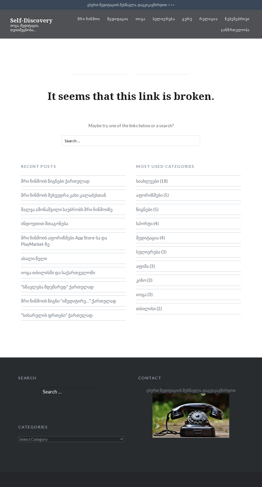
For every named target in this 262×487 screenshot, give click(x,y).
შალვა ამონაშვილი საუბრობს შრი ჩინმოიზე (67, 209)
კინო (141, 280)
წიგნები (144, 209)
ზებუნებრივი (237, 19)
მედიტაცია (117, 19)
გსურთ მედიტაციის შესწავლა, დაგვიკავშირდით (191, 390)
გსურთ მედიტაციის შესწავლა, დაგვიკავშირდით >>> (131, 5)
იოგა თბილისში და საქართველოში (58, 272)
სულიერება (164, 19)
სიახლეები (147, 181)
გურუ (187, 19)
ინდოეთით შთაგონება (44, 223)
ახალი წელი (34, 258)
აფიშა (142, 266)
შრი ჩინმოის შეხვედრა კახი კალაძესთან (63, 195)
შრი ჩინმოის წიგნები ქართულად (55, 181)
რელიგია (208, 19)
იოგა (141, 19)
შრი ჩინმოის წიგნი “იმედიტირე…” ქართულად (68, 301)
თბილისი (146, 308)
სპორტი (144, 223)
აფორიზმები (149, 195)
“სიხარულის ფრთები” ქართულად (57, 315)
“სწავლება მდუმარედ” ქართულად (57, 286)
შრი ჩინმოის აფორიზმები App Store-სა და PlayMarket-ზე (64, 241)
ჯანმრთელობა (235, 30)
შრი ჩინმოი (89, 19)
